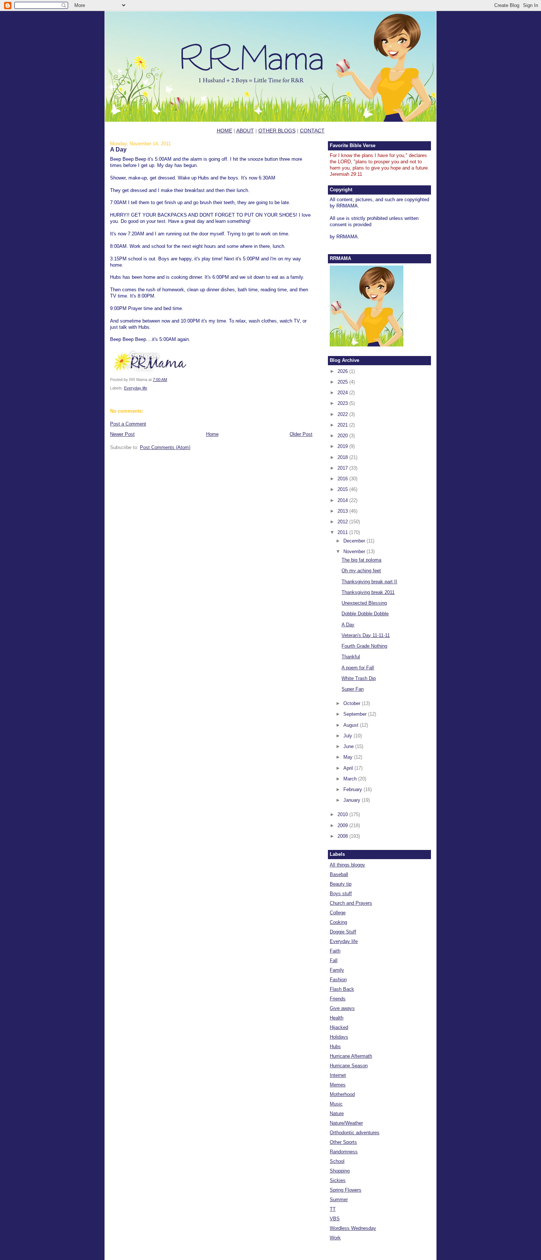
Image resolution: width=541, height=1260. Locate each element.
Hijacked (339, 1027)
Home (212, 434)
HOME (224, 131)
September (355, 714)
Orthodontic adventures (354, 1132)
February (353, 789)
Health (336, 1018)
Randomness (344, 1151)
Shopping (340, 1171)
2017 (343, 468)
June (349, 746)
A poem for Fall (358, 667)
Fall (333, 960)
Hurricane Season (349, 1065)
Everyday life (135, 388)
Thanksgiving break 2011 (368, 592)
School (337, 1161)
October (352, 703)
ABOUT (245, 131)
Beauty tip (340, 884)
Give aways (342, 1008)
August (351, 725)
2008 (343, 836)
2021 (343, 425)
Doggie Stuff (343, 932)
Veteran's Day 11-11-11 (366, 635)
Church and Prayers (351, 903)
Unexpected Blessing (364, 603)
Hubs (335, 1046)
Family (337, 970)
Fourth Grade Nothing (364, 646)
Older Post (301, 434)
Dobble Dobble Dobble (365, 613)
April (348, 768)
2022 (343, 414)
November (355, 551)
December (355, 541)
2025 (343, 382)
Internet (338, 1075)
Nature (337, 1113)
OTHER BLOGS (277, 131)
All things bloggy (347, 865)
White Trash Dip (359, 678)
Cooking (338, 922)
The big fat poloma (361, 560)
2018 (343, 457)
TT (333, 1209)
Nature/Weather (346, 1123)
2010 (343, 814)
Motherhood (342, 1094)
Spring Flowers (345, 1190)
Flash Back (342, 989)
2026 (343, 371)
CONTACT (312, 131)
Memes (338, 1085)
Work (335, 1238)
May (348, 757)
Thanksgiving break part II (369, 581)
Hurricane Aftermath (351, 1056)
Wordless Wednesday (353, 1228)
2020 (343, 435)
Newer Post (122, 434)
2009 (343, 825)
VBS (335, 1218)
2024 (343, 392)
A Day (118, 149)
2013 (343, 511)
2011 (343, 532)
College (338, 912)
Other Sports (343, 1142)
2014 (343, 500)
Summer (339, 1199)
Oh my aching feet (361, 570)
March (350, 779)
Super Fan (353, 689)
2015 (343, 489)
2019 (343, 446)
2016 (343, 478)
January (352, 800)
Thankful (351, 656)
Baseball (339, 874)
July (348, 735)
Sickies (338, 1180)
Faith (335, 951)
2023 (343, 403)
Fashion (338, 979)
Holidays (339, 1037)
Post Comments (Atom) (165, 447)
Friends (338, 998)
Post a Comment (128, 424)
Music (336, 1104)
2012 (343, 521)
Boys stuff (341, 893)
